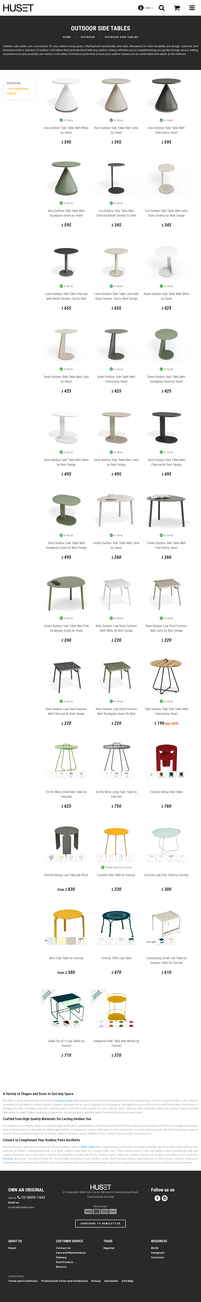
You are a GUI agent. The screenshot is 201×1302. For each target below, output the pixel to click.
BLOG (154, 1248)
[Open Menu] (192, 8)
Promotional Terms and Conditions (64, 1281)
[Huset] (18, 7)
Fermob (8, 1158)
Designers (157, 1252)
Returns (61, 1266)
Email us (13, 1202)
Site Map (127, 1281)
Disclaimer (111, 1281)
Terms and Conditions (22, 1281)
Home (67, 36)
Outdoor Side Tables (121, 36)
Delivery (61, 1257)
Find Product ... (66, 1262)
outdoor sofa (64, 1100)
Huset (12, 1248)
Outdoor (88, 36)
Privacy (96, 1281)
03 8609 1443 (32, 1197)
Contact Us (63, 1248)
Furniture (157, 1257)
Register (109, 1248)
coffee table (87, 1147)
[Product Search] (162, 8)
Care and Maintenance (71, 1252)
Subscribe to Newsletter (100, 1223)
